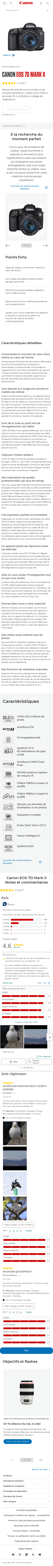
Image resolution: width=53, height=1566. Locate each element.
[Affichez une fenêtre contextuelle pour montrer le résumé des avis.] (26, 83)
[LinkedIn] (26, 1555)
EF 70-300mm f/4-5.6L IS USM (22, 1423)
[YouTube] (40, 1555)
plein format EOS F (11, 67)
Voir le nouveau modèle (17, 1441)
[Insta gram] (20, 1555)
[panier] (4, 3)
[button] (17, 111)
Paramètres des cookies (26, 1541)
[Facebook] (13, 1555)
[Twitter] (33, 1555)
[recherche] (11, 3)
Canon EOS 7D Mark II (12, 126)
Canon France (25, 1549)
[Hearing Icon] (41, 3)
